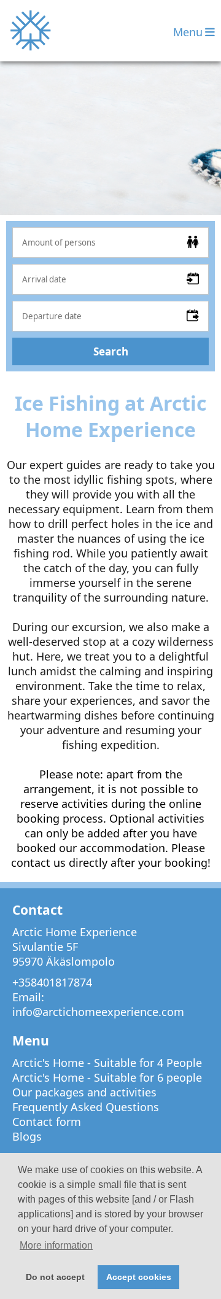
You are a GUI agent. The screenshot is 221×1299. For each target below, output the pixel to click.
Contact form (46, 1121)
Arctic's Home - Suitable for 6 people (107, 1077)
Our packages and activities (84, 1092)
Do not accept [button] (55, 1277)
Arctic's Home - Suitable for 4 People (107, 1062)
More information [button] (56, 1245)
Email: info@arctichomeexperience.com (98, 1004)
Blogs (27, 1136)
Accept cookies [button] (138, 1277)
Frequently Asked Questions (85, 1106)
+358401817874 (52, 982)
